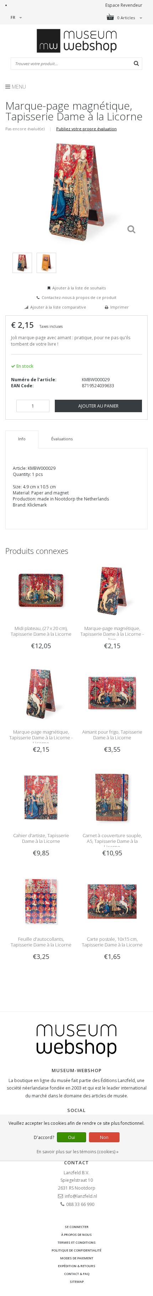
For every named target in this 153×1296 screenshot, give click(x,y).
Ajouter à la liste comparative (58, 307)
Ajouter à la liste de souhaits (79, 287)
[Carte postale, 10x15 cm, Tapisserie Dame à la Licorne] (112, 901)
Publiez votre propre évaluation (86, 128)
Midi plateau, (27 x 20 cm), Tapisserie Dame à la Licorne (41, 631)
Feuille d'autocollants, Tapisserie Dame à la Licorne (41, 942)
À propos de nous (76, 1234)
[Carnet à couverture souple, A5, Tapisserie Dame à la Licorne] (112, 797)
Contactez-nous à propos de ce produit (79, 297)
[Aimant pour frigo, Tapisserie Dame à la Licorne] (112, 694)
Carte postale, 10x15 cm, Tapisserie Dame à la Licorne (112, 942)
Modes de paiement (76, 1258)
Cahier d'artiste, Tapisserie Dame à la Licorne (41, 838)
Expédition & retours (76, 1266)
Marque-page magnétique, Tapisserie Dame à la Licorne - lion (112, 634)
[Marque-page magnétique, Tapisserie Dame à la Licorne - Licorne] (41, 694)
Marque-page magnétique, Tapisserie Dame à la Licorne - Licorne (41, 737)
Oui (71, 1137)
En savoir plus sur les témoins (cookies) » (77, 1152)
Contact (76, 1162)
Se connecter (77, 1226)
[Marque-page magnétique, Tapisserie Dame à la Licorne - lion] (112, 590)
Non (104, 1137)
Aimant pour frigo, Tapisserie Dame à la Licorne (112, 735)
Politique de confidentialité (76, 1250)
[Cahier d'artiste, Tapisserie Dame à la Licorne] (41, 797)
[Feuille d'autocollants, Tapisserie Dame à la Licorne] (41, 901)
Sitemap (77, 1281)
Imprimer (119, 307)
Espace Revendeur (123, 5)
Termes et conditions (77, 1242)
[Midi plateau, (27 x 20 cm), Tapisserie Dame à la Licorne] (41, 590)
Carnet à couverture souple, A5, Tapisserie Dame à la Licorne (112, 841)
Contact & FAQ (76, 1273)
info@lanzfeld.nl (81, 1196)
